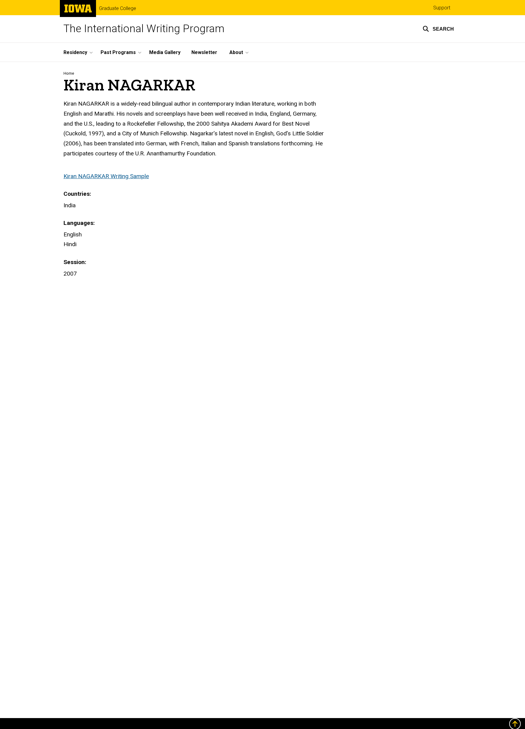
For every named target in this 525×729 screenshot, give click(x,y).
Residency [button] (75, 52)
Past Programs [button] (118, 52)
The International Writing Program (144, 28)
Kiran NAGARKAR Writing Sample (106, 176)
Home (68, 73)
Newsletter (204, 52)
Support (441, 8)
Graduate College (117, 8)
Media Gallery (164, 52)
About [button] (236, 52)
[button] (438, 28)
